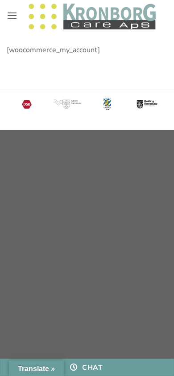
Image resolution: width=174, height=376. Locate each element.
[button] (12, 15)
